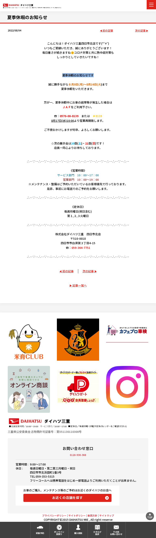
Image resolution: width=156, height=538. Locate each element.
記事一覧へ (80, 285)
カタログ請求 (97, 533)
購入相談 (78, 533)
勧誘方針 (92, 515)
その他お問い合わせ (116, 533)
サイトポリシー (77, 515)
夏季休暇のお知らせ (27, 17)
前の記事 (108, 30)
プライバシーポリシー (54, 515)
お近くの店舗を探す (67, 497)
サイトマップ (106, 515)
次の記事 (140, 30)
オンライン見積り (59, 533)
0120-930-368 (78, 455)
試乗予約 (40, 533)
